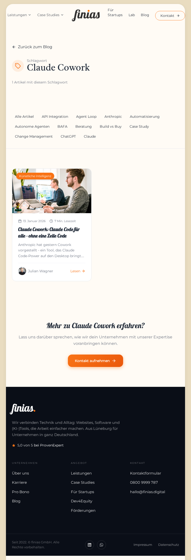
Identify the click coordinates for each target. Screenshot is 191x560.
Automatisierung (145, 116)
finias (24, 408)
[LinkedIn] (89, 544)
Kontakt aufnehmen (92, 361)
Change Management (34, 136)
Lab (132, 15)
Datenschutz (168, 545)
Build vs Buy (111, 126)
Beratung (83, 126)
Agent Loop (86, 116)
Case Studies (48, 15)
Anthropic (113, 116)
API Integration (55, 116)
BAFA (62, 126)
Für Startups (115, 12)
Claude (90, 136)
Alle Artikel (24, 116)
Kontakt (167, 15)
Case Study (139, 126)
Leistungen (17, 15)
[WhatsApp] (101, 544)
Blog (145, 15)
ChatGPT (68, 136)
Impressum (143, 545)
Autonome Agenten (32, 126)
